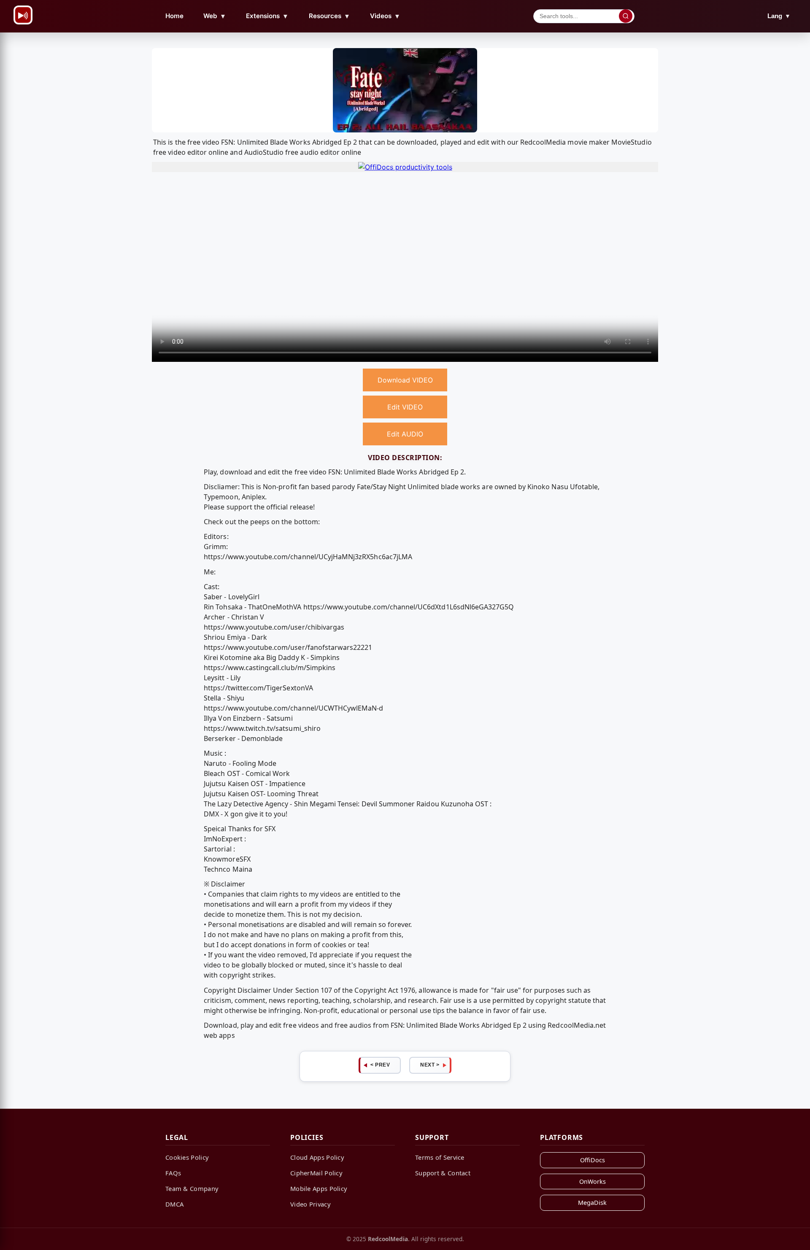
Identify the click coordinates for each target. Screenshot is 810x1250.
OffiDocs (592, 1160)
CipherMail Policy (316, 1173)
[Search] (625, 16)
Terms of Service (439, 1157)
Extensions (267, 16)
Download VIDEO (405, 380)
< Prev (380, 1064)
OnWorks (592, 1181)
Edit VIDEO (405, 407)
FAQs (173, 1173)
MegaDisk (592, 1203)
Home (174, 16)
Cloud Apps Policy (317, 1157)
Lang (779, 16)
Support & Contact (442, 1173)
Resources (329, 16)
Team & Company (192, 1188)
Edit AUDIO (405, 434)
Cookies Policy (187, 1157)
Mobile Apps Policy (318, 1188)
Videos (385, 16)
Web (214, 16)
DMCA (174, 1204)
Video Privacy (310, 1204)
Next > (429, 1064)
